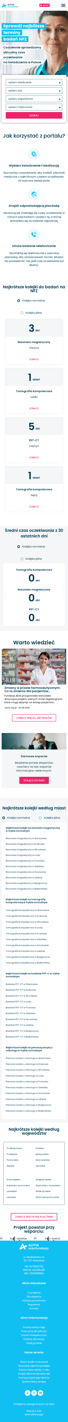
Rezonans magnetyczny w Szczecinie (26, 872)
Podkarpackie (14, 1148)
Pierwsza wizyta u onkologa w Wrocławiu (28, 1069)
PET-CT (34, 440)
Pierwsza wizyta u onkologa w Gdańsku (27, 1087)
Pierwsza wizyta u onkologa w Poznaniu (27, 1081)
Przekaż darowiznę (34, 1339)
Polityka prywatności (34, 1300)
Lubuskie (11, 1197)
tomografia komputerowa (34, 391)
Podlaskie (12, 1154)
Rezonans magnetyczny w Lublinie (24, 877)
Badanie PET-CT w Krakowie (21, 989)
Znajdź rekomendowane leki (34, 1373)
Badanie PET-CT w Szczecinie (21, 1019)
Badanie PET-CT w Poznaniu (21, 1007)
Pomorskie (12, 1160)
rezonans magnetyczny (34, 342)
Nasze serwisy (34, 1352)
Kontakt (34, 1308)
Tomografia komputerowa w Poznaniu (26, 933)
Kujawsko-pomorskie (18, 1185)
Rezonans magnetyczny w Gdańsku (25, 866)
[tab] (34, 300)
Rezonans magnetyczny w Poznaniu (25, 860)
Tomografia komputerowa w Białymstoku (28, 962)
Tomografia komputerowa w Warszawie (27, 910)
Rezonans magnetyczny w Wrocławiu (26, 849)
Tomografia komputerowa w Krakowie (26, 916)
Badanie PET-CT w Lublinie (20, 1025)
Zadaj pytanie (34, 1343)
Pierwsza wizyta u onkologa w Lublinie (26, 1099)
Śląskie (10, 1165)
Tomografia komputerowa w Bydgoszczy (28, 957)
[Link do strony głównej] (15, 5)
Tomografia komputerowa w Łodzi (24, 927)
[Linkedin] (40, 1393)
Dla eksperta (34, 1296)
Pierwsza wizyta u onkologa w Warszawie (28, 1058)
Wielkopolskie (43, 1191)
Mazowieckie (43, 1160)
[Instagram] (34, 1393)
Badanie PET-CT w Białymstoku (22, 1036)
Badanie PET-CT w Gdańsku (20, 1013)
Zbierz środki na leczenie (34, 1362)
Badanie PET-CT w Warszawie (22, 984)
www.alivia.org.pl (34, 1414)
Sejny (34, 495)
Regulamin (34, 1304)
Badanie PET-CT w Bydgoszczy (22, 1031)
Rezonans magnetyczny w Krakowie (25, 844)
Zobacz (34, 359)
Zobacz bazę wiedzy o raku (34, 1369)
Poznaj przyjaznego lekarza (34, 1377)
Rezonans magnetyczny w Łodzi (23, 855)
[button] (63, 5)
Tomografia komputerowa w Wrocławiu (27, 921)
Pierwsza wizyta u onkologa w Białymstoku (28, 1110)
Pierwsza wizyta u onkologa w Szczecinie (28, 1093)
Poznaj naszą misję (34, 1327)
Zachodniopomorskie (47, 1197)
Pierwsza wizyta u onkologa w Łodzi (25, 1075)
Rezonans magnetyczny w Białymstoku (26, 888)
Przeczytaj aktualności (34, 1331)
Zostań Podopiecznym (34, 1335)
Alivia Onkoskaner (34, 1283)
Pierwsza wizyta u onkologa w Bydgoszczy (28, 1104)
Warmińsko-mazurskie (48, 1185)
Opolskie (40, 1165)
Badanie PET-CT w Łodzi (18, 1001)
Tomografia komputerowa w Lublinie (25, 951)
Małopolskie (42, 1154)
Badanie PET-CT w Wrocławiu (21, 995)
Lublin (34, 397)
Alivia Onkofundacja (34, 1318)
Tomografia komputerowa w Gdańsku (26, 939)
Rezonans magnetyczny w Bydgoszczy (26, 883)
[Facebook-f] (27, 1393)
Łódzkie (40, 1148)
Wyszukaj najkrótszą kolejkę (34, 1365)
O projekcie (34, 1292)
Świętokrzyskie (43, 1179)
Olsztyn (34, 348)
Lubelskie (12, 1191)
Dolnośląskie (13, 1179)
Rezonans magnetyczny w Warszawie (26, 838)
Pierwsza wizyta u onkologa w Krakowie (27, 1064)
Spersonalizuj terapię (34, 1381)
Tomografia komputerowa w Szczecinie (27, 945)
